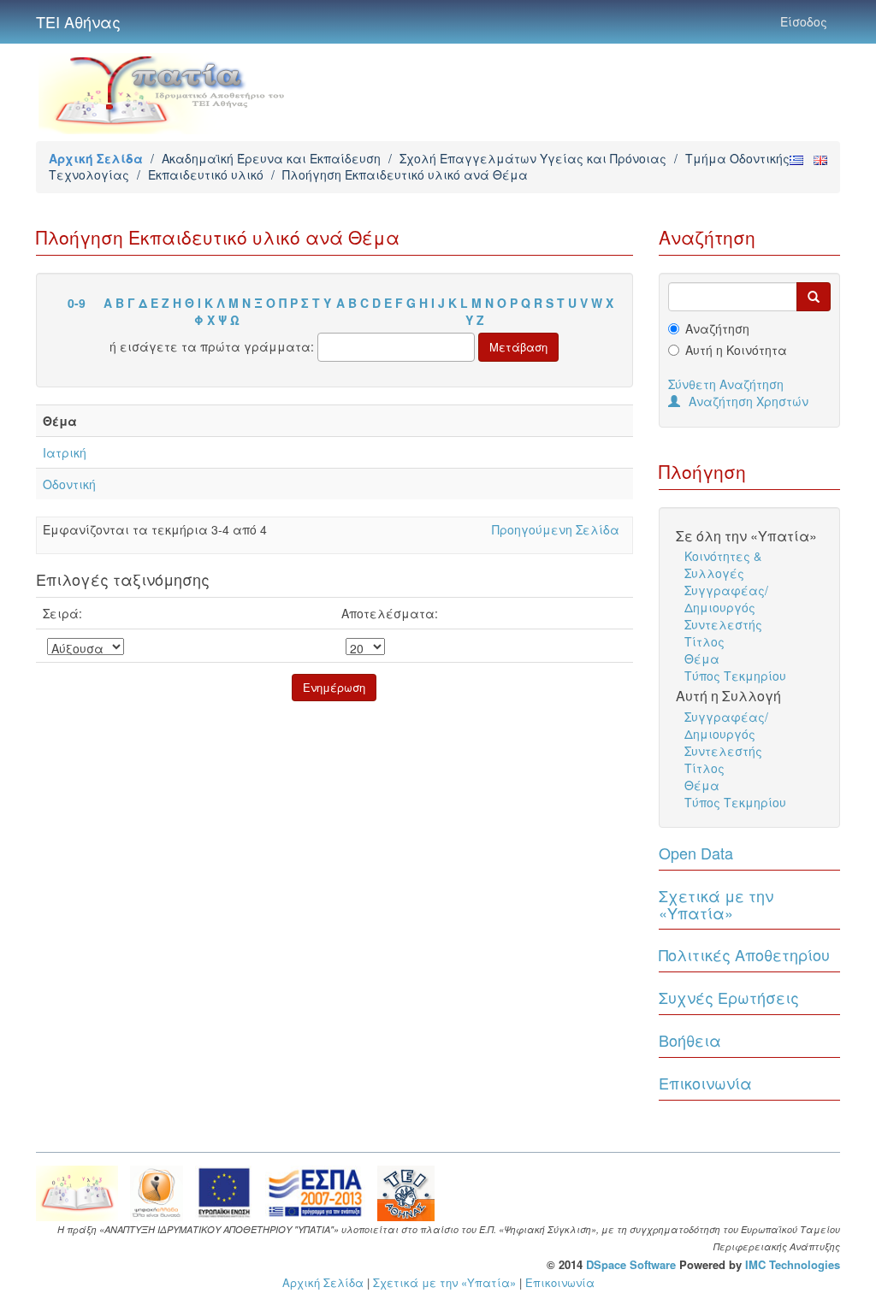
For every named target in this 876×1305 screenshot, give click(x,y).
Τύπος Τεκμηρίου (735, 675)
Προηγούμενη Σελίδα (555, 529)
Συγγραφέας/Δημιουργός (726, 599)
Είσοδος (803, 21)
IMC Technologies (792, 1264)
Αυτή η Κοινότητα (736, 349)
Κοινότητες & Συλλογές (722, 564)
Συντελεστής (723, 624)
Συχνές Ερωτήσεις (729, 997)
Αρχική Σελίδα (96, 158)
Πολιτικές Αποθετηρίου (744, 954)
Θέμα (701, 658)
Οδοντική (69, 484)
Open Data (696, 852)
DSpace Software (631, 1264)
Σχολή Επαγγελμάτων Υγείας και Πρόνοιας (533, 158)
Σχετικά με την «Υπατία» (716, 904)
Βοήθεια (690, 1040)
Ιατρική (64, 452)
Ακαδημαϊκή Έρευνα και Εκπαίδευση (271, 158)
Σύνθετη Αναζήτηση (726, 384)
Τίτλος (704, 641)
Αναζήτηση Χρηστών (748, 401)
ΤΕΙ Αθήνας (78, 21)
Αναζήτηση (717, 328)
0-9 (77, 302)
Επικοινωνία (705, 1083)
